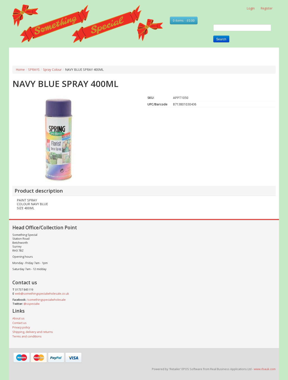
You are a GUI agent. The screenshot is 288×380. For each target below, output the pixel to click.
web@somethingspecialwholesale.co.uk (42, 294)
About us (18, 318)
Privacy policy (21, 327)
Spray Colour (52, 69)
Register (266, 8)
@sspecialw (32, 304)
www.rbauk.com (265, 369)
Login (251, 8)
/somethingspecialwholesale (46, 300)
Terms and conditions (27, 336)
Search (221, 39)
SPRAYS (34, 69)
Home (20, 69)
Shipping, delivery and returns (32, 332)
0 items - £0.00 (184, 20)
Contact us (19, 323)
